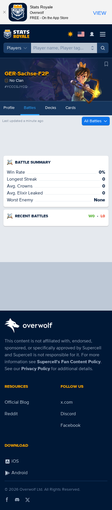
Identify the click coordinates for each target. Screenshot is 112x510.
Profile (9, 107)
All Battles (93, 120)
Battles (30, 107)
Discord (68, 414)
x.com (67, 402)
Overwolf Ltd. (31, 489)
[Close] (4, 12)
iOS (14, 461)
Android (19, 473)
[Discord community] (17, 499)
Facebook (70, 425)
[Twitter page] (27, 499)
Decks (50, 107)
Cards (70, 107)
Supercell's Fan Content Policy (69, 362)
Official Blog (17, 402)
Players (14, 48)
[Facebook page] (7, 499)
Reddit (11, 414)
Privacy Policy (35, 369)
